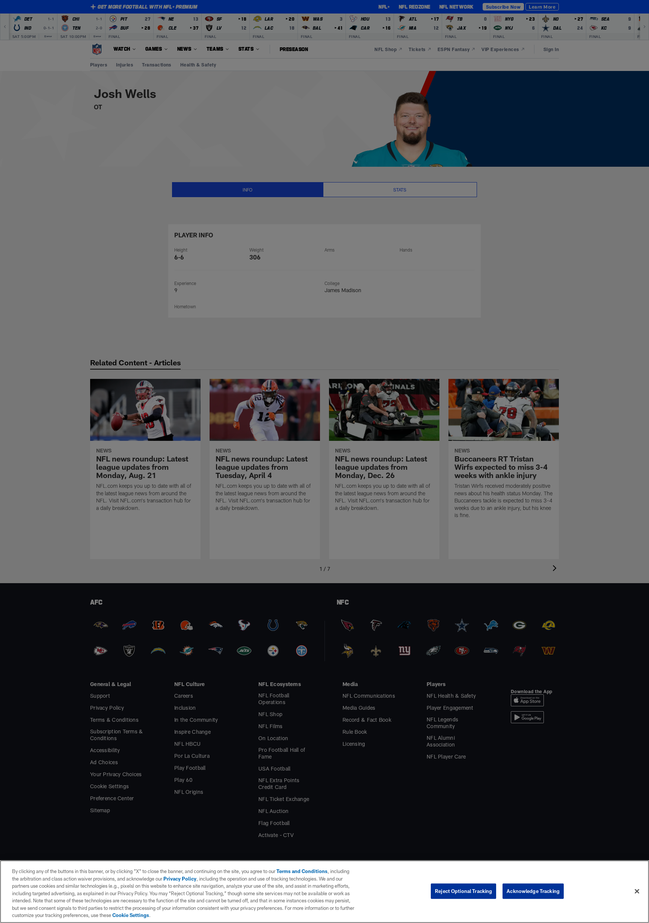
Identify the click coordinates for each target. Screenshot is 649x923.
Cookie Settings (130, 915)
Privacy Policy (179, 879)
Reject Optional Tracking (463, 891)
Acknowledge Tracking (533, 891)
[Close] (637, 891)
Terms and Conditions (302, 871)
